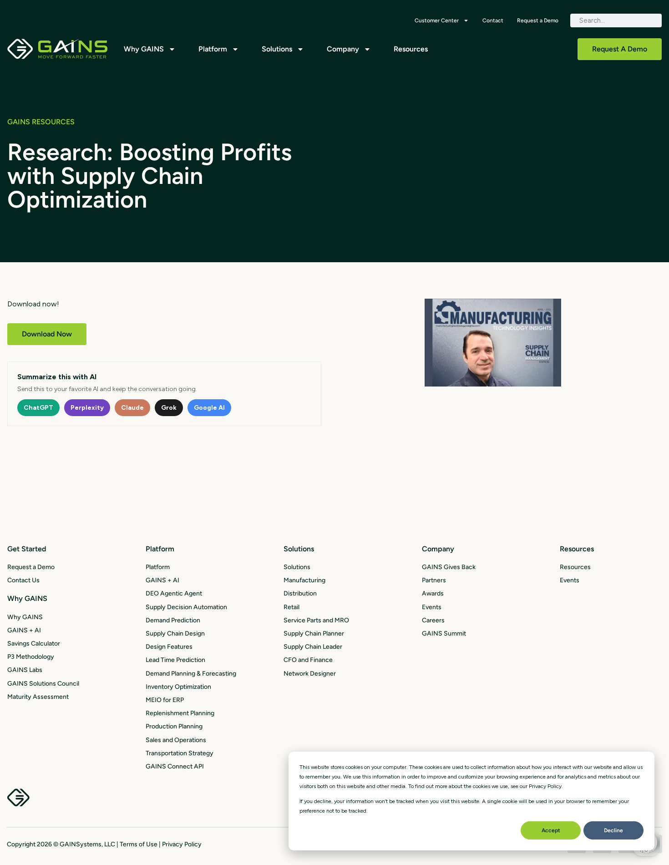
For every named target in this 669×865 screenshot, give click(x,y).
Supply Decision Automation (186, 607)
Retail (291, 607)
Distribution (300, 593)
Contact (492, 20)
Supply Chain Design (175, 633)
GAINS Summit (444, 633)
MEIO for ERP (165, 700)
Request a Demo (537, 20)
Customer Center (437, 20)
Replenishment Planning (180, 713)
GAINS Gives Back (449, 567)
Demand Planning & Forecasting (191, 673)
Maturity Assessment (38, 697)
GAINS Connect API (175, 766)
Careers (433, 620)
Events (431, 607)
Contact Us (23, 580)
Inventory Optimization (178, 687)
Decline (613, 830)
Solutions (277, 49)
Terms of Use (138, 844)
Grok (169, 408)
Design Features (169, 647)
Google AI (209, 408)
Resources (411, 49)
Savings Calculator (33, 643)
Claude (132, 408)
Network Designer (310, 673)
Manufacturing (304, 580)
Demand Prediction (173, 620)
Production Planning (174, 726)
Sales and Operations (176, 740)
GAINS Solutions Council (43, 683)
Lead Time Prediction (175, 660)
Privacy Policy (182, 844)
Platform (212, 49)
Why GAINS (144, 49)
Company (343, 49)
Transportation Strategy (179, 753)
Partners (434, 580)
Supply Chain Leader (313, 647)
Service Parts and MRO (316, 620)
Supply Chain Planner (314, 633)
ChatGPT (38, 408)
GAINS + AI (24, 630)
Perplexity (87, 408)
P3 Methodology (30, 657)
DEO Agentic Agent (174, 593)
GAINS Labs (24, 670)
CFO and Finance (308, 660)
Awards (433, 593)
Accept (551, 830)
